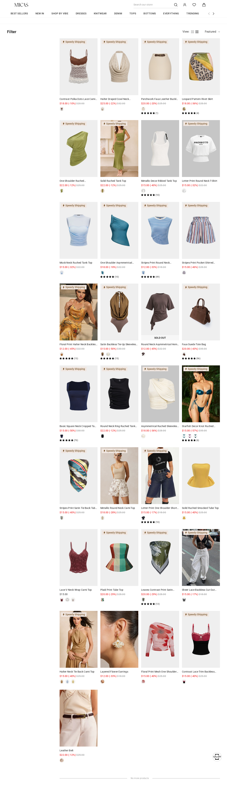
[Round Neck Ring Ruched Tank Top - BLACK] (102, 436)
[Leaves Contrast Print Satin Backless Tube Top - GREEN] (143, 600)
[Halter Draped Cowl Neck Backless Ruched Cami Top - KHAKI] (102, 109)
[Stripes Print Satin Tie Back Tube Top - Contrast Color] (62, 518)
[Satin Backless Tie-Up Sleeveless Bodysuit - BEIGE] (108, 354)
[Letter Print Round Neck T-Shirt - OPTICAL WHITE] (184, 191)
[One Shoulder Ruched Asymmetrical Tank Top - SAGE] (62, 191)
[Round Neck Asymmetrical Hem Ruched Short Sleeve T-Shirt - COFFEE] (143, 354)
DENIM (118, 13)
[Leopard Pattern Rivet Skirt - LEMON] (184, 109)
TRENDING (192, 13)
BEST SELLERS (19, 13)
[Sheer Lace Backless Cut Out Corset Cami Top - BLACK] (184, 600)
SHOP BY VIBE (59, 13)
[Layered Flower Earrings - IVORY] (102, 681)
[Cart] (204, 4)
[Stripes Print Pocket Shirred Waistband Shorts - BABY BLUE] (184, 272)
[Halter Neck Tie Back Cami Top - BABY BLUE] (67, 681)
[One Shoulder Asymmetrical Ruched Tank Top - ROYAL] (102, 272)
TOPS (132, 13)
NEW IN (39, 13)
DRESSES (81, 13)
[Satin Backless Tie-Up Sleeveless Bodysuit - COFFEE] (102, 354)
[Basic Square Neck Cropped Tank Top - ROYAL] (62, 436)
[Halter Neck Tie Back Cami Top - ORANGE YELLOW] (62, 681)
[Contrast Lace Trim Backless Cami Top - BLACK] (184, 681)
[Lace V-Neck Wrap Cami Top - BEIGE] (73, 600)
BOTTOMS (149, 13)
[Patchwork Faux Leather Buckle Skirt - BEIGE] (143, 109)
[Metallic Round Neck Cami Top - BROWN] (102, 518)
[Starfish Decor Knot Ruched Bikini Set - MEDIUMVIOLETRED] (190, 436)
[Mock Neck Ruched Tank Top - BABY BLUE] (62, 272)
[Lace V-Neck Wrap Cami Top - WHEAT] (67, 600)
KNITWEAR (100, 13)
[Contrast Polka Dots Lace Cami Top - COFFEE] (62, 109)
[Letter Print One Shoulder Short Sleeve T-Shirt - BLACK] (143, 518)
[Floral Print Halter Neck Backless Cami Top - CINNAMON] (62, 354)
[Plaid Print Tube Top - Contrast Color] (102, 600)
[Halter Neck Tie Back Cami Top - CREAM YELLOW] (73, 681)
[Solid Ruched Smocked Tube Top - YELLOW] (184, 518)
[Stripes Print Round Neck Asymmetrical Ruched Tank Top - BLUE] (143, 272)
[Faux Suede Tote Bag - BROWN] (184, 354)
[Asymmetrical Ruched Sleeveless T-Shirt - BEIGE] (143, 436)
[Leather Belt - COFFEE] (62, 760)
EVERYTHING (171, 13)
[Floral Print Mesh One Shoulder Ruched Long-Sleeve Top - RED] (143, 681)
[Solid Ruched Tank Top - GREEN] (102, 191)
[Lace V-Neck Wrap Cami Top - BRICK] (62, 600)
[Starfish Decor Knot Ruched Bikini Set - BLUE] (184, 436)
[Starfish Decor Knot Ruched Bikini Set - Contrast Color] (195, 436)
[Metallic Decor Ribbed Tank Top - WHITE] (143, 191)
